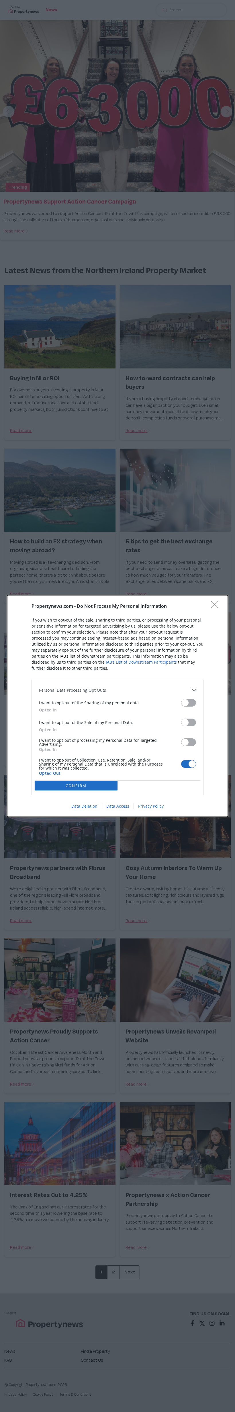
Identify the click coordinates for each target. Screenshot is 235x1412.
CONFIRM (76, 785)
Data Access (117, 806)
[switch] (188, 703)
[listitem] (117, 690)
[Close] (216, 606)
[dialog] (117, 706)
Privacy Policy (151, 806)
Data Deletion (84, 806)
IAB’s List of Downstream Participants (141, 662)
